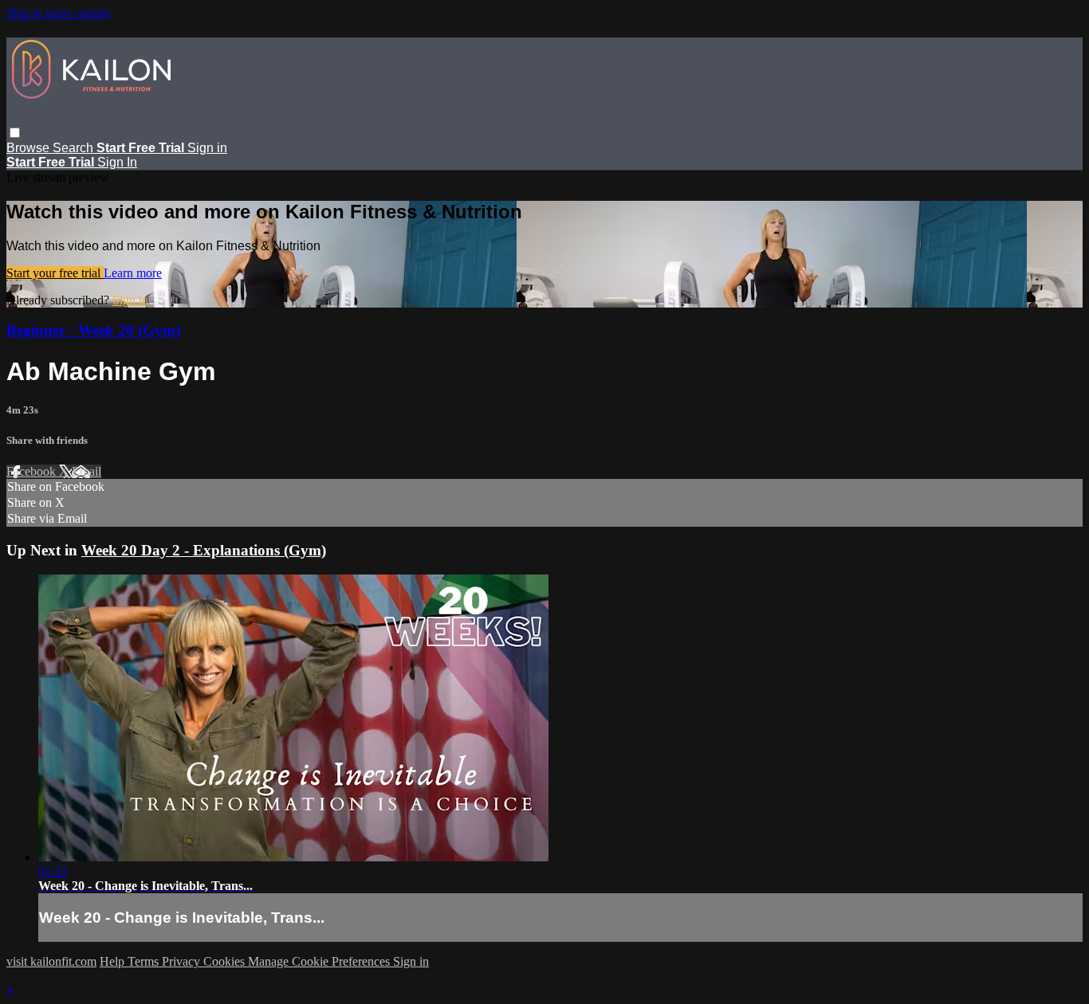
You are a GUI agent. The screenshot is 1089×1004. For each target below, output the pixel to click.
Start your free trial (55, 273)
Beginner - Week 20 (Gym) (93, 330)
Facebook (32, 471)
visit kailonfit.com (51, 961)
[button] (15, 132)
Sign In (117, 162)
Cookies (225, 961)
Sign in (207, 148)
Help (114, 961)
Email (86, 471)
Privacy (182, 961)
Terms (145, 961)
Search (74, 148)
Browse (29, 148)
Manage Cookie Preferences (320, 961)
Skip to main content (58, 13)
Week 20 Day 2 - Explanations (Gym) (203, 550)
